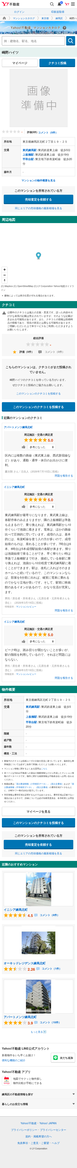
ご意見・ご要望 (40, 1143)
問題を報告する (64, 475)
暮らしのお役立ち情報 (15, 1104)
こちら (44, 768)
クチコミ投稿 (57, 63)
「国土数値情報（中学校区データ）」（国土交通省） (39, 785)
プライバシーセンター (53, 1130)
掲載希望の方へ (42, 1136)
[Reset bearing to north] (4, 280)
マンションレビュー (26, 606)
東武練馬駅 (30, 150)
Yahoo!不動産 (29, 1123)
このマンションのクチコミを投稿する (38, 393)
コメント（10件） (50, 1022)
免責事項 (22, 1143)
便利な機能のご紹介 (13, 1060)
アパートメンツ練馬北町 (18, 427)
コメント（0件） (48, 132)
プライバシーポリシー (24, 1130)
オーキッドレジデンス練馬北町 (25, 963)
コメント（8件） (49, 915)
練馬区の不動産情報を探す (17, 1094)
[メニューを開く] (73, 4)
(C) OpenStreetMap (23, 286)
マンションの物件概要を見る (38, 180)
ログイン (19, 12)
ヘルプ (56, 1143)
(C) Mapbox (7, 286)
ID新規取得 (57, 12)
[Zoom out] (4, 275)
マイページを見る (38, 811)
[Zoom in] (4, 269)
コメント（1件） (51, 968)
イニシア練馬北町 (14, 487)
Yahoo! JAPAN (47, 1123)
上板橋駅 (28, 154)
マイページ (19, 63)
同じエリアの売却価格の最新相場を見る (38, 208)
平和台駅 (28, 159)
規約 (28, 1136)
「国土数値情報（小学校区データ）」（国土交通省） (39, 783)
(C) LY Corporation (43, 286)
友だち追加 (66, 1058)
